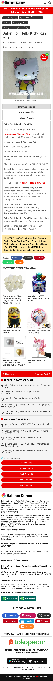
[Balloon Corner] (13, 2)
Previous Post (41, 374)
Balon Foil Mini (25, 18)
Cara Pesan (25, 112)
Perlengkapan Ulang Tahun (13, 28)
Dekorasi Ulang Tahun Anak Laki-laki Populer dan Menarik (28, 412)
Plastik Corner (26, 468)
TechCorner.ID (26, 474)
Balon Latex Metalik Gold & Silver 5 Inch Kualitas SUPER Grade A (13, 362)
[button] (19, 262)
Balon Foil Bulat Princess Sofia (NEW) (38, 331)
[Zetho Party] (11, 645)
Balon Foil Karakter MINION (11, 331)
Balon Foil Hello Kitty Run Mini (24, 35)
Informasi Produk (26, 107)
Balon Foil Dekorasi (10, 18)
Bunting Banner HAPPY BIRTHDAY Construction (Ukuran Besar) (27, 445)
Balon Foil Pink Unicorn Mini (38, 361)
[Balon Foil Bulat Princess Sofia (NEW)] (39, 317)
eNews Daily (26, 463)
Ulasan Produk (27, 118)
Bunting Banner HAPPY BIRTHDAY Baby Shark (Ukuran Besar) (26, 432)
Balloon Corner (21, 676)
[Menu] (45, 2)
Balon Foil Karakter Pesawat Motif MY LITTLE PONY (26, 392)
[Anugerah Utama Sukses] (30, 645)
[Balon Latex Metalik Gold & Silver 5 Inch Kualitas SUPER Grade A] (14, 347)
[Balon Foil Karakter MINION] (14, 317)
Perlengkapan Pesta (20, 23)
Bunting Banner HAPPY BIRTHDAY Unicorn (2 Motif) (26, 451)
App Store (39, 661)
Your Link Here (26, 480)
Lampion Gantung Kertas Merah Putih (22, 398)
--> (31, 183)
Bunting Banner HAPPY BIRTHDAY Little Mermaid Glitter (27, 425)
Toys (27, 28)
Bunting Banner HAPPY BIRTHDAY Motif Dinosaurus (23, 438)
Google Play (18, 661)
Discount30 (37, 18)
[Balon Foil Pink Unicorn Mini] (39, 347)
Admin (8, 47)
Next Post (9, 374)
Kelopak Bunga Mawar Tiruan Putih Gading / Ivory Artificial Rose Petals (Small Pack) (12, 299)
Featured (7, 23)
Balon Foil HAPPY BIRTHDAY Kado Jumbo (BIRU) (38, 298)
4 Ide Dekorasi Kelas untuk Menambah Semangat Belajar (27, 386)
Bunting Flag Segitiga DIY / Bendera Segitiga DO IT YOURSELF (27, 406)
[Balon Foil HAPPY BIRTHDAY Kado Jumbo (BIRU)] (39, 283)
